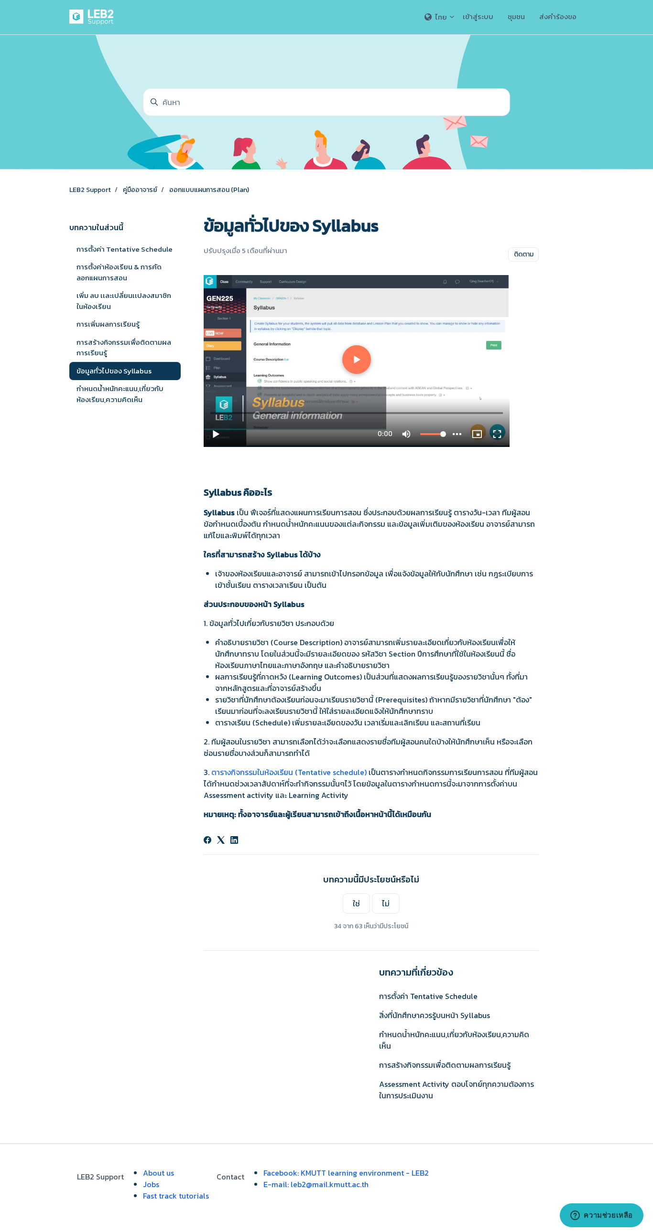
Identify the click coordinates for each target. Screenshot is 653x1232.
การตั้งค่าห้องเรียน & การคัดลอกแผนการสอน (119, 272)
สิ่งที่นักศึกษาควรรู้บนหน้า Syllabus (434, 1015)
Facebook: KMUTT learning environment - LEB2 (346, 1173)
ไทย (441, 16)
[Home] (93, 17)
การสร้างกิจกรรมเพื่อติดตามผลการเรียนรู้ (445, 1065)
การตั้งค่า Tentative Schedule (428, 996)
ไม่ (386, 903)
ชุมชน (516, 16)
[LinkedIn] (234, 841)
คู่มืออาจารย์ (140, 190)
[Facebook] (207, 841)
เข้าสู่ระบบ (478, 16)
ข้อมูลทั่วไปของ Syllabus (114, 370)
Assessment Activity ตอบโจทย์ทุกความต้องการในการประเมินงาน (456, 1089)
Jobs (151, 1184)
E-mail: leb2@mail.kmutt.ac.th (316, 1184)
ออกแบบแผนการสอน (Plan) (209, 190)
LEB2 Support (90, 190)
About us (158, 1173)
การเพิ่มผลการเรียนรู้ (108, 324)
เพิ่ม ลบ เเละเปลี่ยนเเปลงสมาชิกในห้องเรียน (123, 301)
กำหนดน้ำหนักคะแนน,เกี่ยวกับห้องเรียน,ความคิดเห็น (454, 1040)
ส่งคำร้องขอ (558, 16)
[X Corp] (221, 841)
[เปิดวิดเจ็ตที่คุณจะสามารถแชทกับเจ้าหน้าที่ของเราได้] (601, 1215)
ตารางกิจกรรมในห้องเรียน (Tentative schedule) (289, 772)
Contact (230, 1176)
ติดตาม (523, 254)
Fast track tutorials (176, 1195)
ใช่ (356, 903)
